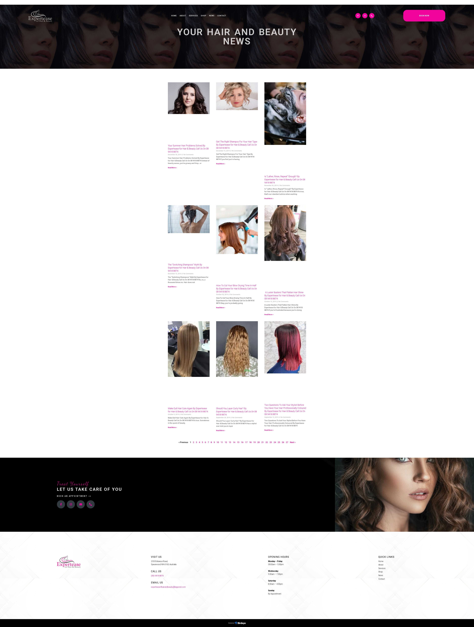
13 (230, 442)
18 (250, 442)
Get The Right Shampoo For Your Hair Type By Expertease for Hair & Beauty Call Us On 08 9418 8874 (236, 144)
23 (271, 442)
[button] (424, 15)
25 (279, 442)
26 (283, 442)
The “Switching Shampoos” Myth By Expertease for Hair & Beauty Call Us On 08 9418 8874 (188, 267)
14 (234, 442)
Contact (221, 16)
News (211, 16)
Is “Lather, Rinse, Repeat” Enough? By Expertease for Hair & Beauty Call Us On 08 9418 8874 (284, 179)
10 (218, 442)
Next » (293, 442)
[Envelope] (81, 504)
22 (267, 442)
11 (222, 442)
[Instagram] (364, 15)
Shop (203, 16)
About (183, 16)
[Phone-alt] (371, 15)
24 (275, 442)
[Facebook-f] (358, 15)
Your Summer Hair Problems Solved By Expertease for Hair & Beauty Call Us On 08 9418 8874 (188, 148)
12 (226, 442)
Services (193, 16)
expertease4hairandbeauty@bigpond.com (168, 587)
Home (174, 16)
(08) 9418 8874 (157, 576)
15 (238, 442)
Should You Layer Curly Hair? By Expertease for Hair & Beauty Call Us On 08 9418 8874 (236, 411)
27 (287, 442)
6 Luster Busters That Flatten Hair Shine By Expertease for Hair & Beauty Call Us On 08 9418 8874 (284, 295)
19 (254, 442)
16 (242, 442)
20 (258, 442)
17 (246, 442)
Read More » (172, 168)
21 (262, 442)
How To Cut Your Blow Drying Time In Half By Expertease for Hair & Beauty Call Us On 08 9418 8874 (236, 288)
